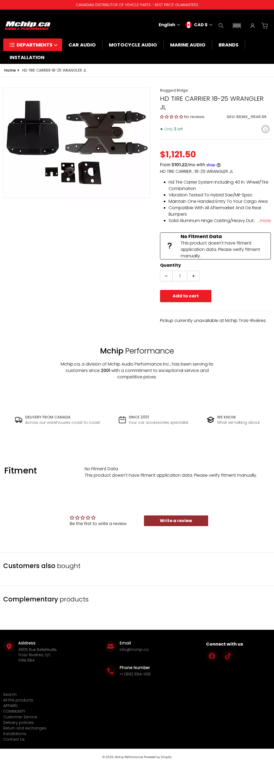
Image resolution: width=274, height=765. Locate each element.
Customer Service (20, 717)
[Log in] (253, 25)
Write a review (176, 521)
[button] (236, 26)
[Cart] (265, 25)
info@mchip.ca (134, 649)
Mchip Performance (129, 757)
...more (264, 221)
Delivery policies (18, 722)
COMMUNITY (14, 711)
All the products (18, 700)
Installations (14, 733)
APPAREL (10, 705)
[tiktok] (228, 656)
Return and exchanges (24, 728)
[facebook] (212, 656)
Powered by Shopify (158, 757)
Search (10, 694)
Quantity (170, 265)
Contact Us (14, 739)
